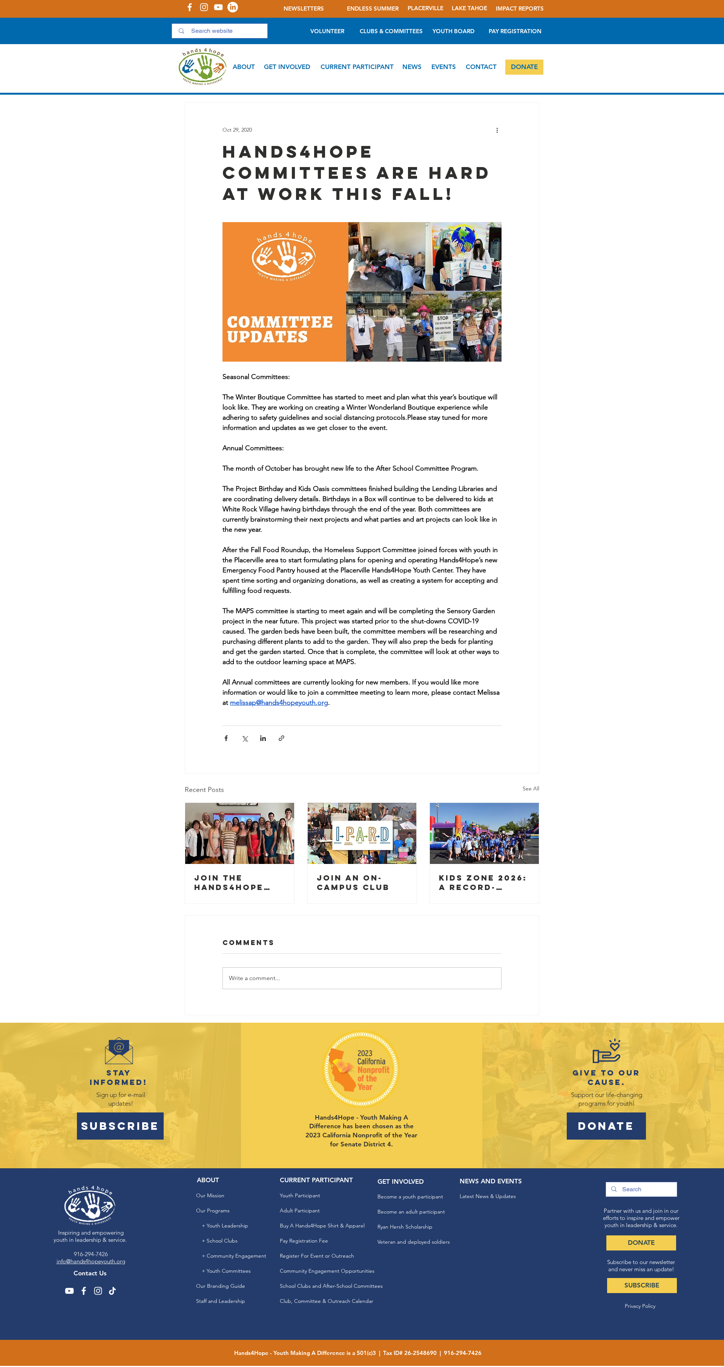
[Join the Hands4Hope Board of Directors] (239, 833)
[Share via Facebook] (226, 738)
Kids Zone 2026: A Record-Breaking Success (483, 882)
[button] (243, 67)
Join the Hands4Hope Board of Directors (229, 882)
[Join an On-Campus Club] (362, 833)
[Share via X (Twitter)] (244, 738)
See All (531, 788)
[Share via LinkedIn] (263, 738)
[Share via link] (281, 738)
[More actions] (497, 129)
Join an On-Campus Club (353, 882)
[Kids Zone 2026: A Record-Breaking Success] (484, 833)
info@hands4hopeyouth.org (91, 1261)
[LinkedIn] (232, 7)
